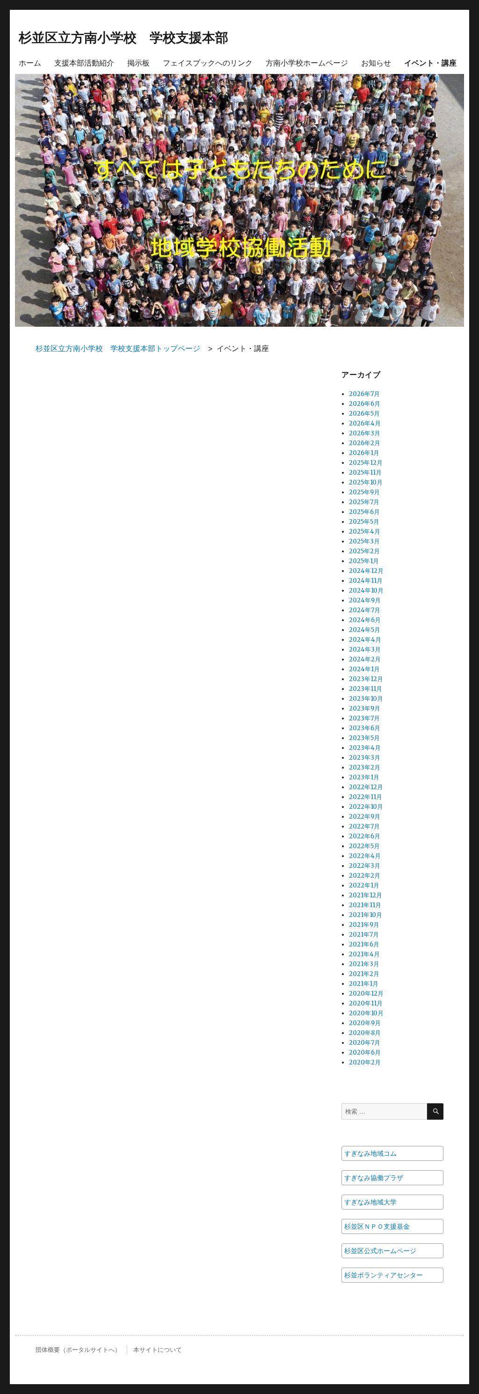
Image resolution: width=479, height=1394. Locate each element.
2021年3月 (364, 964)
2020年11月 (366, 1003)
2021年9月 (364, 925)
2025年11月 (365, 473)
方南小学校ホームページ (307, 62)
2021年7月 (364, 935)
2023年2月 (364, 767)
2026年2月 (364, 443)
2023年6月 (364, 728)
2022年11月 (365, 797)
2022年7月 (364, 826)
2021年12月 (365, 895)
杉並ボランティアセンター (383, 1275)
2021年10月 (365, 915)
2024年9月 (365, 600)
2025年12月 (366, 463)
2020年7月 (364, 1043)
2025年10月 (366, 482)
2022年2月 (364, 876)
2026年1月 (364, 453)
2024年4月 (365, 640)
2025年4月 (364, 532)
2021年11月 (365, 905)
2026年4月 (365, 423)
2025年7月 (364, 502)
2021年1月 (363, 984)
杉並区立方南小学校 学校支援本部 (123, 36)
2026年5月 (364, 414)
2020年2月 (365, 1062)
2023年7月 (364, 718)
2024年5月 (364, 630)
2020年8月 (365, 1033)
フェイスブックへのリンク (208, 62)
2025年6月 (364, 512)
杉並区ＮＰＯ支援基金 (377, 1226)
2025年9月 (364, 492)
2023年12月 (366, 679)
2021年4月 (364, 954)
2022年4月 (365, 856)
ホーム (30, 62)
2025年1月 (364, 561)
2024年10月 (366, 590)
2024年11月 (366, 581)
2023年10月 (366, 699)
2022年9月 (364, 817)
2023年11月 (365, 689)
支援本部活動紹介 (84, 62)
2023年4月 (365, 748)
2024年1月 (364, 669)
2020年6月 (365, 1053)
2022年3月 (364, 866)
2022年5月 (364, 846)
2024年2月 (365, 659)
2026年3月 (364, 433)
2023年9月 (364, 708)
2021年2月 (364, 974)
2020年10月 (366, 1013)
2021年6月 (364, 944)
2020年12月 (366, 994)
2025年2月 (364, 551)
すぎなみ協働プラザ (373, 1178)
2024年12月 (366, 571)
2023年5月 (364, 738)
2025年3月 (364, 541)
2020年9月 (365, 1023)
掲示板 (138, 62)
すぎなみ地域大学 (370, 1202)
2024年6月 (365, 620)
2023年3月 (364, 758)
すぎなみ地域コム (370, 1153)
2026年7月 (364, 394)
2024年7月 (364, 610)
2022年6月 (364, 836)
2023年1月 (364, 777)
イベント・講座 (430, 62)
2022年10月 (366, 807)
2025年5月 (364, 522)
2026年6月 (364, 404)
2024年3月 (365, 649)
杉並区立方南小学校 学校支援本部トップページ (118, 348)
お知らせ (376, 62)
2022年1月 (364, 885)
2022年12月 (366, 787)
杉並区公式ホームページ (380, 1251)
